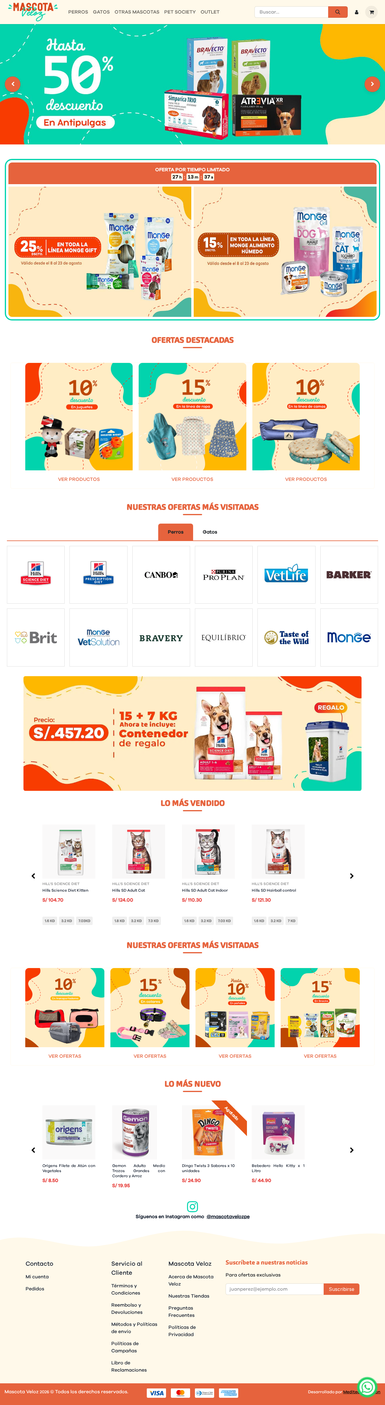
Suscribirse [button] (341, 1289)
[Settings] (12, 84)
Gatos (210, 532)
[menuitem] (78, 12)
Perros (175, 532)
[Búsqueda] (338, 12)
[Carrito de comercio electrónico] (371, 12)
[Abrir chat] (367, 1387)
